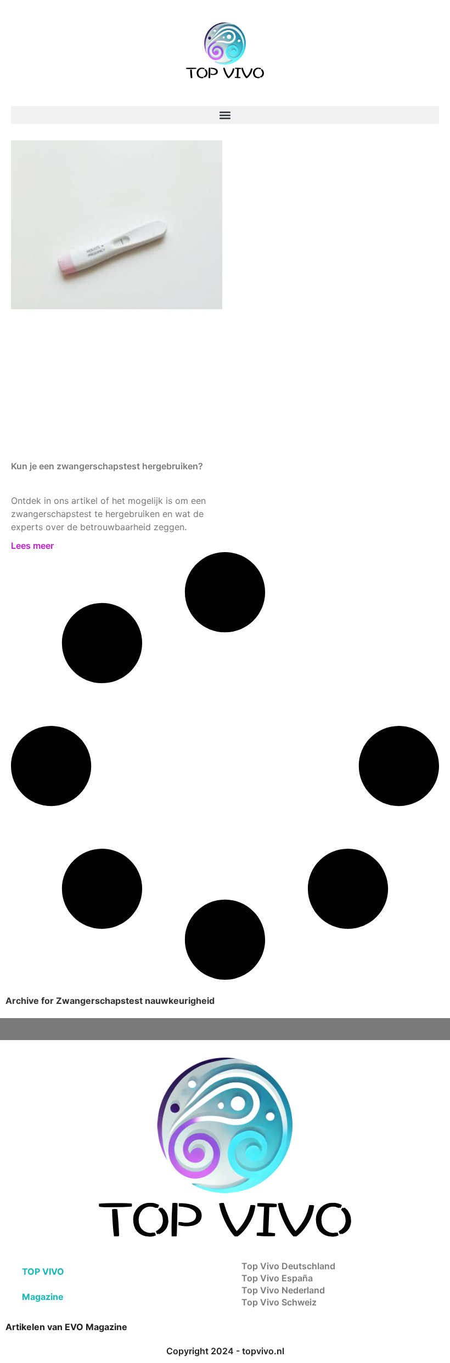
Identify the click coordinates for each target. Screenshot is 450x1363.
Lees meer (32, 545)
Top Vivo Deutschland (288, 1265)
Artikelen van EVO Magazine (66, 1326)
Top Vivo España (277, 1278)
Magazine (43, 1296)
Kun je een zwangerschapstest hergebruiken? (107, 466)
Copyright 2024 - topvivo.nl (225, 1350)
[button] (225, 115)
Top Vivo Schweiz (279, 1302)
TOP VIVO (43, 1271)
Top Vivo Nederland (283, 1290)
